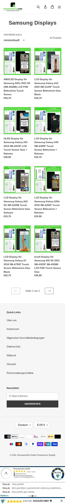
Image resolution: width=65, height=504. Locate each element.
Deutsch (23, 425)
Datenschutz (13, 346)
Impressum (13, 329)
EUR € (41, 425)
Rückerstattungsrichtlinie (20, 373)
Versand (11, 364)
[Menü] (59, 6)
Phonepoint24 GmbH (26, 455)
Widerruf (11, 355)
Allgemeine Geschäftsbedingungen (25, 337)
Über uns (12, 320)
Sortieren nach (13, 35)
